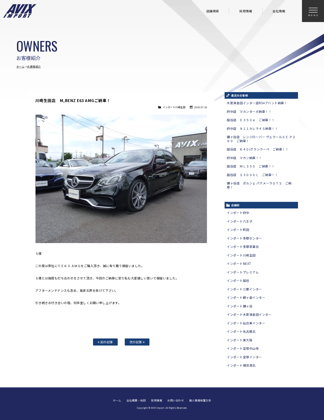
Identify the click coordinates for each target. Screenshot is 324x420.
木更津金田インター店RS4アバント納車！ (257, 103)
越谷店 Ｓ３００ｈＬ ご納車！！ (252, 175)
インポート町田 (238, 229)
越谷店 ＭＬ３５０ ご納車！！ (251, 166)
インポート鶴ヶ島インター (246, 297)
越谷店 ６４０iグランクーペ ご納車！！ (258, 149)
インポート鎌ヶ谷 (239, 306)
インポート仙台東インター (246, 323)
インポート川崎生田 (174, 107)
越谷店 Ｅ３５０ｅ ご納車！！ (251, 120)
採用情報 (245, 11)
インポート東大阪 (239, 340)
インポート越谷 (238, 280)
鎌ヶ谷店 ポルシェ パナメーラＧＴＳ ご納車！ (259, 185)
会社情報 (278, 11)
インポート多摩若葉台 (243, 246)
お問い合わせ (175, 400)
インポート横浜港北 (241, 365)
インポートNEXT (239, 263)
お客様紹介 (34, 66)
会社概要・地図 (136, 400)
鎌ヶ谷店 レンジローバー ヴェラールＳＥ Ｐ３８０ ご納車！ (261, 139)
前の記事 (106, 342)
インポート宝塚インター (244, 357)
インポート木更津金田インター (249, 314)
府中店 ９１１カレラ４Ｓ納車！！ (252, 128)
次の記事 (136, 342)
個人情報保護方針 (200, 400)
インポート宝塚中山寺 (243, 348)
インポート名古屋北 (241, 331)
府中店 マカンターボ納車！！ (249, 111)
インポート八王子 (239, 221)
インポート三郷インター (244, 289)
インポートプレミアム (243, 272)
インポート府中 (238, 212)
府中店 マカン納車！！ (244, 158)
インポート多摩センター (244, 238)
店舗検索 (212, 11)
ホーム (20, 66)
